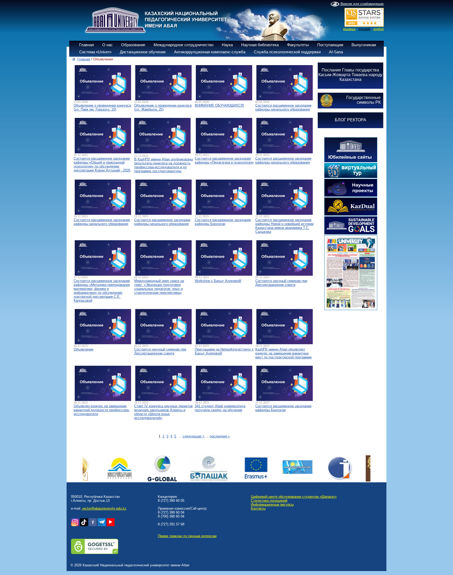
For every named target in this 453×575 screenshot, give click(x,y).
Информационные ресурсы (272, 504)
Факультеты (298, 45)
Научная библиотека (260, 45)
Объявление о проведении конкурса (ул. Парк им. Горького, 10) (102, 107)
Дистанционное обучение (143, 52)
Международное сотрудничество (183, 45)
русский (364, 29)
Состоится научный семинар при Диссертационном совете (281, 283)
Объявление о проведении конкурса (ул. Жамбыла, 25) (163, 107)
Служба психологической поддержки (287, 52)
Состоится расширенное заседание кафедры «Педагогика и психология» (224, 160)
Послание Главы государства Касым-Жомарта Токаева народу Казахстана (350, 75)
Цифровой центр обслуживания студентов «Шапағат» (294, 497)
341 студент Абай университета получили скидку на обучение (220, 408)
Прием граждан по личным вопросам (187, 536)
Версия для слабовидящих (361, 4)
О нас (107, 45)
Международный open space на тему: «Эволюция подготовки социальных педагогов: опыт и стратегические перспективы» (159, 287)
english (378, 29)
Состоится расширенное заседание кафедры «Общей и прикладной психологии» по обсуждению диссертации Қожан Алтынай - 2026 (102, 164)
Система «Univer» (95, 52)
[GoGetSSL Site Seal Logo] (94, 553)
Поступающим (330, 45)
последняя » (220, 436)
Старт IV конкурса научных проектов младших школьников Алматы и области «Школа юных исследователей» (163, 412)
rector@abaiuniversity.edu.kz (103, 508)
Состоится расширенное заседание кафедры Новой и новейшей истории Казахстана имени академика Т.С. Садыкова (284, 226)
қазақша (349, 29)
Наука (227, 45)
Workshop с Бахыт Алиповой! (218, 281)
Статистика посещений (269, 501)
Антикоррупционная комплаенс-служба (209, 52)
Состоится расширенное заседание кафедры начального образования (283, 107)
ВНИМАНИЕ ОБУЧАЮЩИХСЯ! (219, 105)
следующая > (193, 436)
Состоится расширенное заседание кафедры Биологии (223, 222)
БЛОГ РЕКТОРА (350, 120)
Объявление (83, 349)
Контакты (258, 508)
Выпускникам (364, 45)
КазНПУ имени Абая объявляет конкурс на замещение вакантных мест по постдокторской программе (283, 353)
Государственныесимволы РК (363, 99)
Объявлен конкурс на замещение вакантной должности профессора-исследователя (102, 410)
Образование (133, 45)
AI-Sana (336, 52)
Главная (86, 45)
